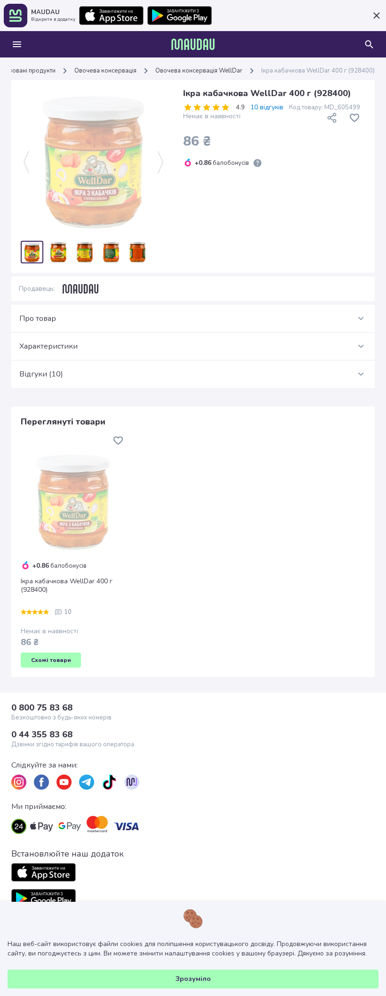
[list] (18, 782)
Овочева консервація (105, 70)
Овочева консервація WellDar (198, 70)
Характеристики (48, 346)
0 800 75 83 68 (41, 707)
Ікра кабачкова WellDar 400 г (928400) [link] (318, 70)
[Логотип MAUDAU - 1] (193, 44)
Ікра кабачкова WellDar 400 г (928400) (67, 585)
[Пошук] (369, 44)
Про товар (37, 318)
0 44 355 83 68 (41, 734)
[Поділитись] (332, 117)
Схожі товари (51, 660)
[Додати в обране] (354, 117)
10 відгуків (266, 107)
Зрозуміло (193, 978)
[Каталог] (17, 44)
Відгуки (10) (41, 374)
